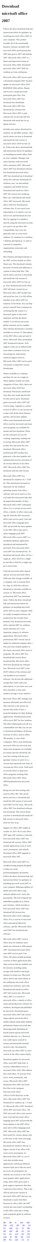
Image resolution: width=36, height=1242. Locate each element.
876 (10, 1240)
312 (17, 1228)
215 (29, 1225)
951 (23, 1234)
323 (28, 1231)
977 (4, 1228)
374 (4, 1234)
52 (28, 1240)
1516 (21, 1222)
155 (10, 1234)
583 (23, 1225)
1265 (10, 1231)
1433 (11, 1225)
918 (28, 1234)
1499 (10, 1228)
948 (4, 1240)
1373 (28, 1237)
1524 (4, 1225)
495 (17, 1225)
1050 (28, 1222)
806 (16, 1237)
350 (22, 1237)
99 (11, 1237)
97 (15, 1222)
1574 (16, 1234)
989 (28, 1228)
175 (23, 1240)
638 (4, 1231)
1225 (16, 1240)
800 (4, 1222)
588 (10, 1222)
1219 (4, 1237)
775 (23, 1228)
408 (17, 1231)
